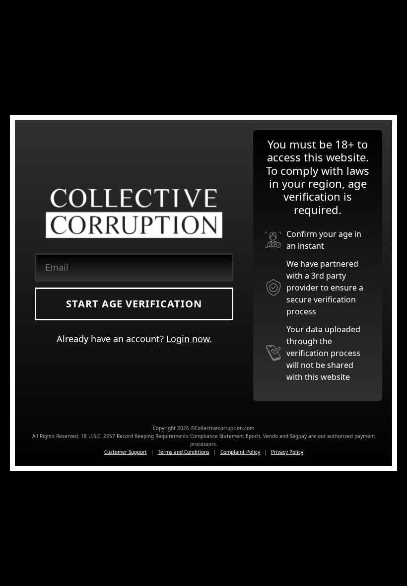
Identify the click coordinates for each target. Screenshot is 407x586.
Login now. (189, 339)
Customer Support (125, 451)
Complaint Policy (240, 451)
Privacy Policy (287, 451)
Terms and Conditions (183, 451)
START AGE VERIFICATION (134, 303)
